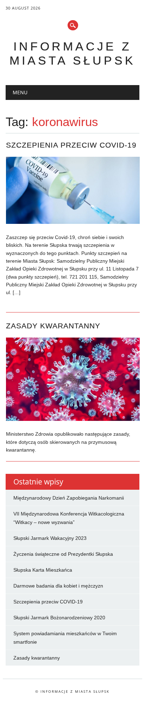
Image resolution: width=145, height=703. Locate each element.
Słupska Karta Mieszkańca (42, 570)
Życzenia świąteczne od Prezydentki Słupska (63, 554)
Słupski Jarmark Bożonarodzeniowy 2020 (59, 617)
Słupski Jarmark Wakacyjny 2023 (50, 538)
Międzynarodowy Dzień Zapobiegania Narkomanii (68, 498)
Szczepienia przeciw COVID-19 (71, 145)
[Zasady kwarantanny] (73, 419)
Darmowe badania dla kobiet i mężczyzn (58, 586)
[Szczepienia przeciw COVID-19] (73, 222)
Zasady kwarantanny (53, 326)
